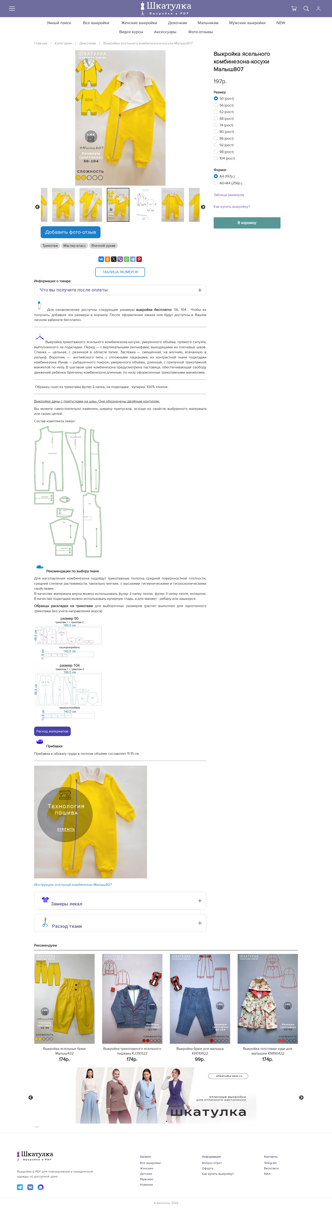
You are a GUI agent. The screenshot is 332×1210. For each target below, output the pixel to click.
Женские (146, 1168)
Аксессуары (165, 32)
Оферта (207, 1168)
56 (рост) (227, 105)
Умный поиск (59, 23)
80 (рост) (227, 132)
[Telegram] (133, 259)
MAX (267, 1173)
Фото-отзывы (200, 32)
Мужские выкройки (247, 23)
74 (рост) (226, 125)
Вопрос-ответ (212, 1163)
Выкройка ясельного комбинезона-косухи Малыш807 (148, 43)
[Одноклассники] (107, 259)
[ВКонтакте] (101, 259)
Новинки (146, 1184)
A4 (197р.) (227, 176)
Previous (37, 207)
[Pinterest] (139, 259)
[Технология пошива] (90, 877)
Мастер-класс (74, 245)
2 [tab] (171, 1121)
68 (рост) (227, 118)
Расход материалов (52, 731)
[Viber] (120, 259)
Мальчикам (208, 23)
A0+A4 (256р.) (231, 183)
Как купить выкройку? (232, 206)
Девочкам (177, 23)
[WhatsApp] (126, 259)
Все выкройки (96, 23)
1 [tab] (166, 1121)
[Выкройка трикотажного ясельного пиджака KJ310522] (132, 999)
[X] (114, 259)
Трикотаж (50, 245)
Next (203, 207)
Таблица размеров (229, 195)
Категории (63, 43)
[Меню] (12, 9)
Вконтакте (271, 1168)
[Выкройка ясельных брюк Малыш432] (64, 999)
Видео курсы (131, 32)
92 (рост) (227, 145)
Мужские (146, 1179)
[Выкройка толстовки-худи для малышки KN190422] (268, 999)
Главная (40, 43)
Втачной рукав (103, 245)
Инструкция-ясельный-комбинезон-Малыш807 (73, 885)
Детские (146, 1173)
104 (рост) (227, 158)
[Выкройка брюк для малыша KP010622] (200, 999)
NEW (280, 23)
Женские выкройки (139, 23)
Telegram (270, 1163)
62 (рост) (227, 112)
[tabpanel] (119, 205)
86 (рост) (227, 138)
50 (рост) (227, 98)
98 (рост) (227, 152)
